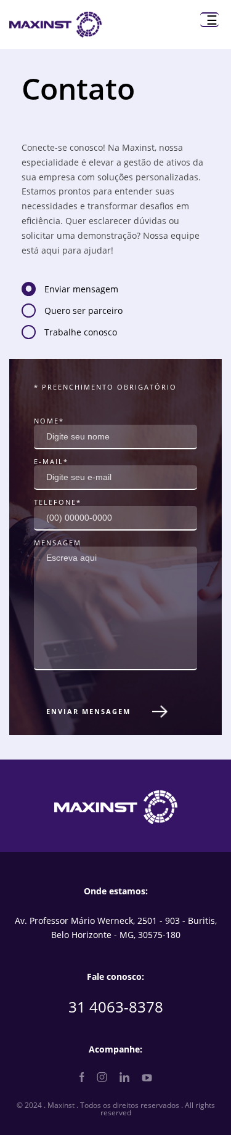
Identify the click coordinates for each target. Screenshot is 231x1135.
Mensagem (57, 542)
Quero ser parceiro (83, 311)
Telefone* (57, 502)
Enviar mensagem (81, 290)
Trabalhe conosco (80, 333)
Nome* (49, 420)
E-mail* (51, 461)
